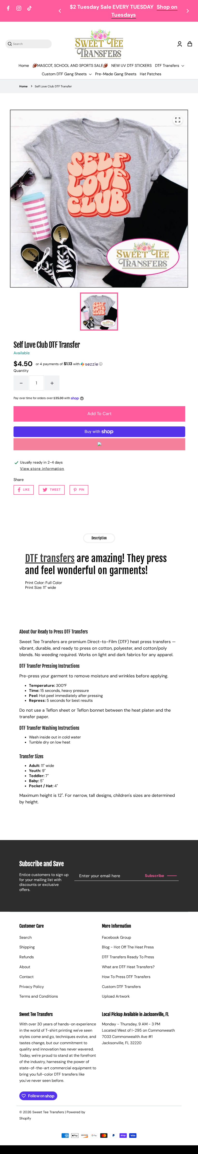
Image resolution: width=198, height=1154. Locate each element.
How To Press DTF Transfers (126, 976)
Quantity (21, 370)
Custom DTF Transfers (121, 986)
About (24, 966)
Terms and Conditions (38, 996)
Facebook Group (116, 937)
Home (24, 65)
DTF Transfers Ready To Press (128, 956)
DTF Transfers (167, 65)
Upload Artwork (116, 996)
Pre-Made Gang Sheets (115, 73)
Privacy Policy (31, 986)
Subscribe (154, 875)
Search (25, 937)
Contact (26, 976)
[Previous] (60, 11)
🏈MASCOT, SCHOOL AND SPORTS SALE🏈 (70, 65)
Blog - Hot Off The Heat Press (128, 947)
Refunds (26, 956)
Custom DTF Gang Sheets (65, 73)
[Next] (187, 11)
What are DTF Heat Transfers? (128, 966)
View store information (42, 468)
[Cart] (190, 44)
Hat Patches (150, 73)
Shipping (27, 947)
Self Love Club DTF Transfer (53, 86)
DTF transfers (50, 558)
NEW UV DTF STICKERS (131, 65)
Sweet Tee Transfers (48, 1112)
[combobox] (31, 44)
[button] (69, 363)
